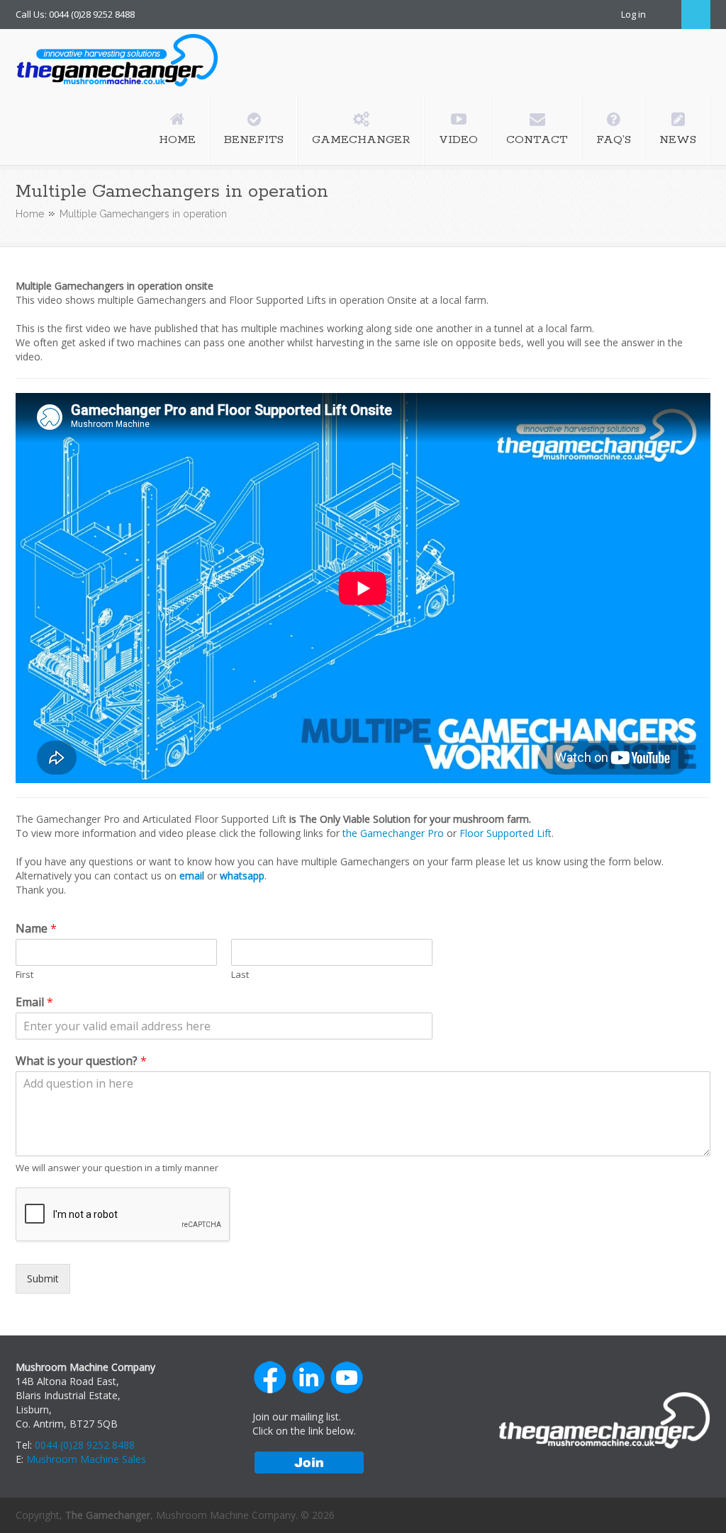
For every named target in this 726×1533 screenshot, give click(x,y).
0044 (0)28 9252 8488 (85, 1445)
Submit (43, 1278)
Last (240, 975)
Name (36, 928)
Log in (633, 14)
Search (695, 14)
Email (34, 1002)
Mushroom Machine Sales (86, 1459)
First (24, 975)
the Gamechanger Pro (393, 833)
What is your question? (81, 1061)
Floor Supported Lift (505, 833)
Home (30, 214)
